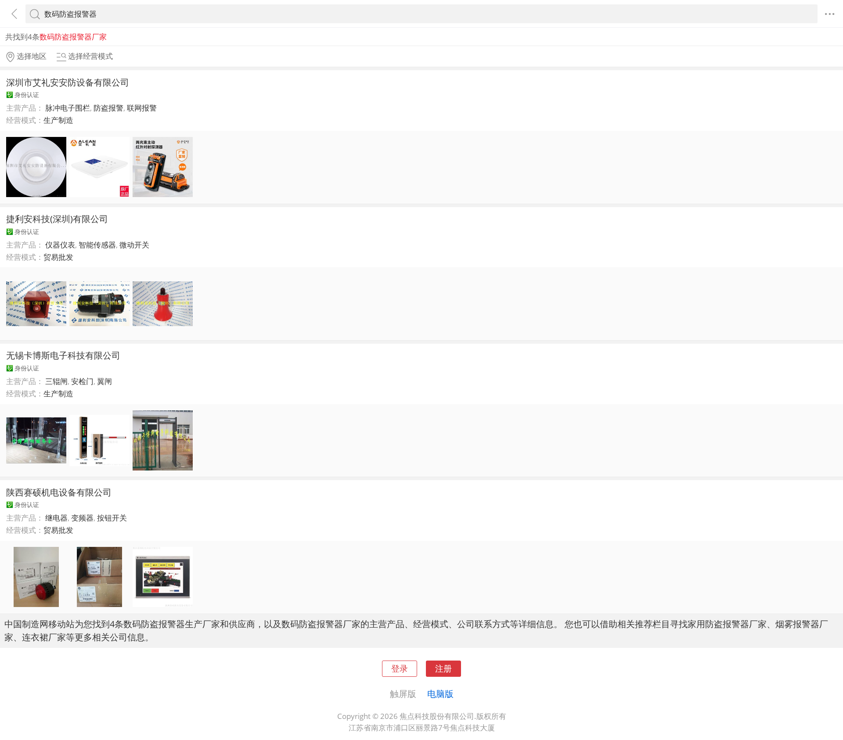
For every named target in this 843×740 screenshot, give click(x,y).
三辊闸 (56, 381)
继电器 (56, 518)
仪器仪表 (60, 245)
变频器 (82, 518)
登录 (399, 668)
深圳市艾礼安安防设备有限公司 (67, 82)
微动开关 (134, 245)
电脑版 (440, 693)
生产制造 (58, 120)
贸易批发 (58, 257)
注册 (443, 668)
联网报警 (142, 108)
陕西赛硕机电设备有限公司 (59, 492)
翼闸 (104, 381)
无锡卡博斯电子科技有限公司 (63, 355)
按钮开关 (112, 518)
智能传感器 (97, 245)
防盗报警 (108, 108)
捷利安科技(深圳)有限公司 (57, 218)
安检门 (82, 381)
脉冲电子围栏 (67, 108)
